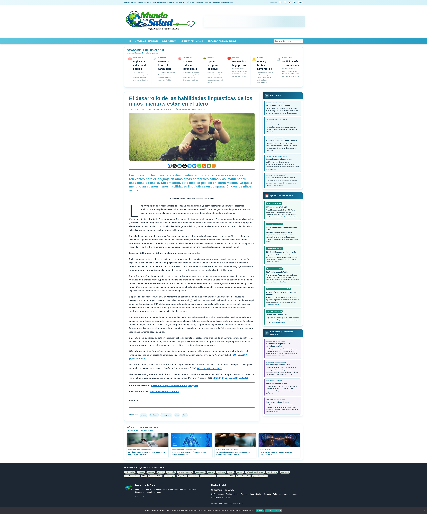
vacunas (240, 472)
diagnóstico (181, 476)
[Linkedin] (179, 166)
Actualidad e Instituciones (146, 41)
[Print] (204, 166)
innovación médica (243, 476)
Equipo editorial (232, 494)
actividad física (272, 472)
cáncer (231, 472)
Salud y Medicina (169, 41)
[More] (214, 166)
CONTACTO (180, 2)
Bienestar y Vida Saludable (192, 41)
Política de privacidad (273, 510)
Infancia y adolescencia (157, 109)
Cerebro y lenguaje (188, 385)
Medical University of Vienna (164, 391)
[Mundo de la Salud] (160, 21)
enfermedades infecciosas (255, 472)
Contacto (267, 494)
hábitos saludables (155, 476)
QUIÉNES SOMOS (130, 2)
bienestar (151, 472)
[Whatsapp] (199, 166)
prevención (171, 472)
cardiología (221, 472)
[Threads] (184, 166)
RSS (300, 2)
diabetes (211, 472)
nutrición (160, 472)
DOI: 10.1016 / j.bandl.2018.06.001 (231, 378)
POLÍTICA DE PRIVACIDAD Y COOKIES (198, 2)
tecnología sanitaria (132, 476)
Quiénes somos (217, 494)
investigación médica (185, 472)
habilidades (153, 415)
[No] (424, 511)
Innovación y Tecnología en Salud (222, 41)
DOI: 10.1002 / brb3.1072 (209, 368)
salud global (285, 472)
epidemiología (169, 476)
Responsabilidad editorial (251, 494)
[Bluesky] (194, 166)
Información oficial (290, 217)
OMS (143, 476)
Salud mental (184, 109)
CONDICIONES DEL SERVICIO (223, 2)
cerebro (143, 415)
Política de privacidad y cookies (285, 494)
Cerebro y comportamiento (165, 385)
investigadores (166, 415)
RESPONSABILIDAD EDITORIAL (163, 2)
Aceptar (260, 510)
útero (184, 415)
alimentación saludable (226, 476)
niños (177, 415)
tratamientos (193, 476)
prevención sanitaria (259, 476)
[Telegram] (189, 166)
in (289, 2)
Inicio (129, 41)
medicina (141, 472)
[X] (174, 166)
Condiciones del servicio (221, 498)
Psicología (173, 109)
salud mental (200, 472)
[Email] (209, 166)
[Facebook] (170, 166)
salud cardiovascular (208, 476)
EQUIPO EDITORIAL (144, 2)
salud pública (130, 472)
